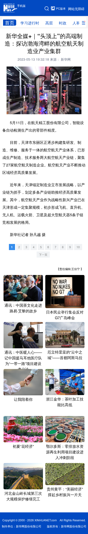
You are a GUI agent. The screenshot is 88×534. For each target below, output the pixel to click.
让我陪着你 (23, 399)
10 (78, 247)
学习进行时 (29, 23)
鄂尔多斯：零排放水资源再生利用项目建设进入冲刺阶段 (65, 452)
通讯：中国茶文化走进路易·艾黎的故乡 (23, 308)
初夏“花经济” (23, 446)
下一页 (43, 254)
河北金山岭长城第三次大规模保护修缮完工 (23, 496)
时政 (62, 23)
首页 (9, 23)
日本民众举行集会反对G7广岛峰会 (65, 314)
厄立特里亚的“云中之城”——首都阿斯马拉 (64, 354)
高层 (49, 23)
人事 (76, 23)
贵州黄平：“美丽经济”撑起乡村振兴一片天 (65, 491)
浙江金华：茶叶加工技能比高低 (65, 401)
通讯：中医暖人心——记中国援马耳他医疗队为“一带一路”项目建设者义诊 (23, 360)
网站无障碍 (76, 8)
